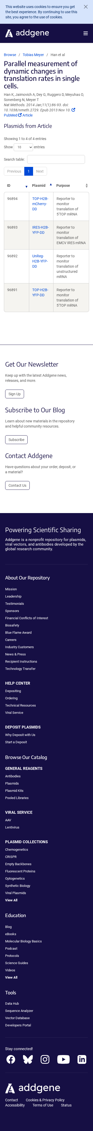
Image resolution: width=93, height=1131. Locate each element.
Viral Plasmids (15, 893)
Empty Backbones (18, 864)
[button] (85, 33)
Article (27, 115)
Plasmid (38, 185)
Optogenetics (15, 878)
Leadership (13, 596)
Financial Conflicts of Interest (26, 618)
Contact (11, 1100)
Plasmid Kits (14, 791)
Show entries (24, 147)
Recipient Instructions (21, 661)
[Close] (84, 6)
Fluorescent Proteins (20, 871)
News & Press (15, 654)
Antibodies (13, 776)
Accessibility (15, 1105)
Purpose (63, 185)
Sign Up (15, 394)
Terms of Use (43, 1105)
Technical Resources (20, 705)
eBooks (10, 934)
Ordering (11, 698)
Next (40, 171)
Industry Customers (19, 647)
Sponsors (12, 611)
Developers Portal (18, 1025)
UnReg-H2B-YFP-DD (40, 261)
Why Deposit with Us (20, 735)
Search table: (14, 159)
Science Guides (16, 963)
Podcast (11, 948)
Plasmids (12, 783)
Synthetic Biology (17, 886)
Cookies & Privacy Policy (45, 1100)
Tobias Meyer (33, 55)
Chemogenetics (16, 849)
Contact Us (17, 485)
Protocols (12, 956)
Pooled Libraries (17, 798)
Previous (14, 171)
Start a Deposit (16, 742)
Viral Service (14, 713)
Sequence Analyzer (19, 1011)
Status (66, 1105)
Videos (10, 970)
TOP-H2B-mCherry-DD (40, 204)
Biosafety (12, 625)
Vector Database (17, 1018)
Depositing (13, 691)
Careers (11, 640)
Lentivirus (12, 827)
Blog (8, 927)
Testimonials (14, 604)
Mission (11, 589)
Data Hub (12, 1003)
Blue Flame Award (18, 632)
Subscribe (16, 440)
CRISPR (11, 857)
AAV (8, 820)
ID (8, 185)
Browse (10, 55)
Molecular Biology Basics (23, 941)
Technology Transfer (20, 669)
